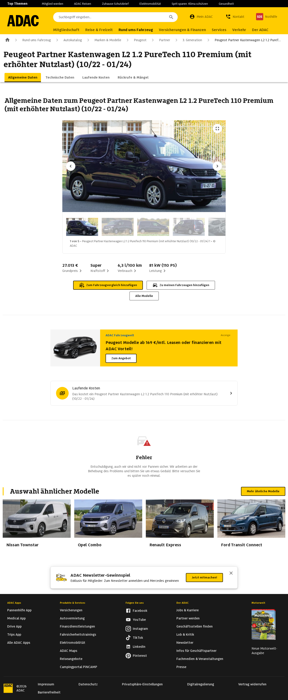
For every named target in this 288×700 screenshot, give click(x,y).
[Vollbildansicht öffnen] (217, 128)
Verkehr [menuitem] (239, 29)
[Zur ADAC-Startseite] (23, 20)
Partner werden (188, 618)
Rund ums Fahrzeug (36, 40)
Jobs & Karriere (187, 610)
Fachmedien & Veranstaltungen (199, 659)
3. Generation (192, 40)
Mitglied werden (52, 4)
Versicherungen (71, 610)
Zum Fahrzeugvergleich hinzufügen (111, 285)
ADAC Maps (68, 651)
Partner (164, 40)
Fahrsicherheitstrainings (78, 634)
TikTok (138, 638)
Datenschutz (88, 684)
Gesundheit (226, 4)
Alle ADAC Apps (18, 643)
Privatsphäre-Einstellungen (142, 684)
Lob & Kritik (185, 634)
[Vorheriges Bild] (70, 166)
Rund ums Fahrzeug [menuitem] (136, 29)
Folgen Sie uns (135, 602)
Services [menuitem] (219, 29)
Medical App (16, 618)
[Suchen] (171, 17)
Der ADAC (182, 602)
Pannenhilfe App (19, 610)
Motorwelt (258, 602)
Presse (181, 667)
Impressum (46, 684)
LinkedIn (139, 647)
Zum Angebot (121, 358)
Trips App (14, 634)
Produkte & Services (72, 602)
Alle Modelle (144, 296)
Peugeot (140, 40)
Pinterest (140, 656)
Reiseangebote (71, 659)
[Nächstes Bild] (217, 166)
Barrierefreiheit (49, 692)
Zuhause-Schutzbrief (115, 4)
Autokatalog (72, 40)
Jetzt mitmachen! (204, 577)
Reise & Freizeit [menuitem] (99, 29)
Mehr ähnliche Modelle (263, 491)
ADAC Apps (14, 602)
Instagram (140, 629)
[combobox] (115, 17)
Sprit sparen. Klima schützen (190, 4)
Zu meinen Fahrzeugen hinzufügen (184, 285)
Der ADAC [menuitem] (260, 29)
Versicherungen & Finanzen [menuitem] (182, 29)
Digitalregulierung (200, 684)
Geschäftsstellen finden (194, 626)
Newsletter (184, 643)
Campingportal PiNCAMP (78, 667)
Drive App (14, 626)
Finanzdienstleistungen (77, 626)
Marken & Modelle (107, 40)
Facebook (140, 611)
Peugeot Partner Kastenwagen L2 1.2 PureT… (248, 40)
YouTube (139, 620)
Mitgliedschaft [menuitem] (66, 29)
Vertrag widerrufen (252, 684)
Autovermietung (72, 618)
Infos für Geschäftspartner (196, 651)
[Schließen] (231, 573)
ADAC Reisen (82, 4)
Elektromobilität (150, 4)
